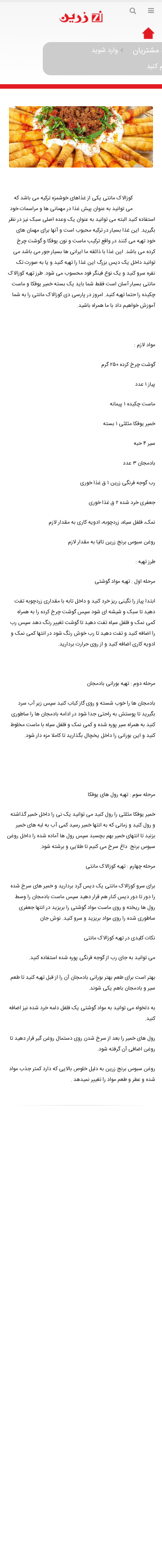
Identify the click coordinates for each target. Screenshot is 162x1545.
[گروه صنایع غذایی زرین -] (81, 17)
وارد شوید (104, 50)
